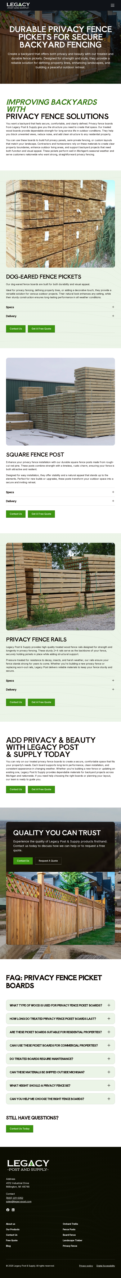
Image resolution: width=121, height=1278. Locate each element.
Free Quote (12, 1240)
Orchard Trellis (70, 1224)
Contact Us (16, 328)
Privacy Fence (70, 1246)
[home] (18, 5)
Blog (8, 1246)
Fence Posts (69, 1229)
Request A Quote (48, 860)
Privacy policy (86, 1265)
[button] (112, 5)
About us (10, 1224)
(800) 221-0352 (14, 1197)
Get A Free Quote (41, 328)
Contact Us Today (20, 1128)
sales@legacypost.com (18, 1201)
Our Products (12, 1229)
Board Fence (69, 1235)
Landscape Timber (72, 1240)
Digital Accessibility (106, 1265)
